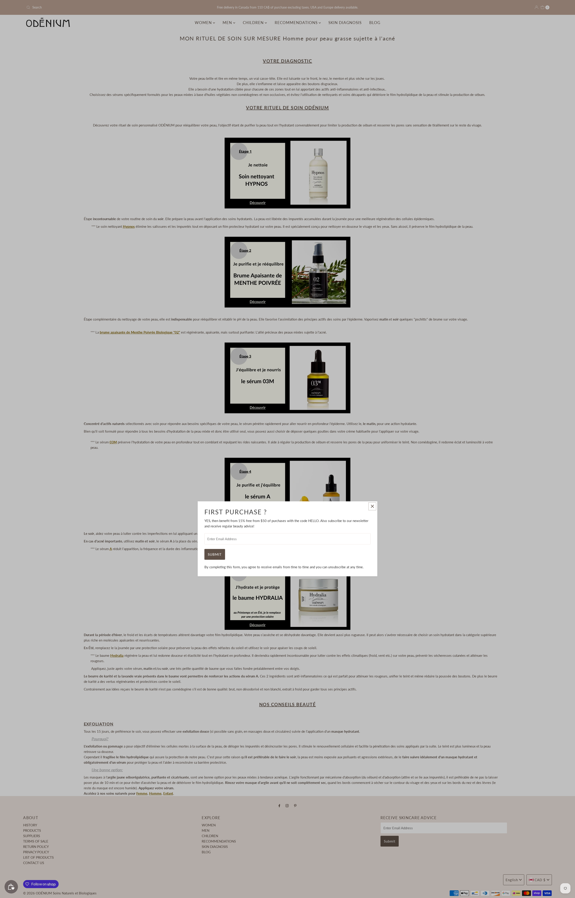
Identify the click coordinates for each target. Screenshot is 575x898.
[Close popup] (372, 506)
